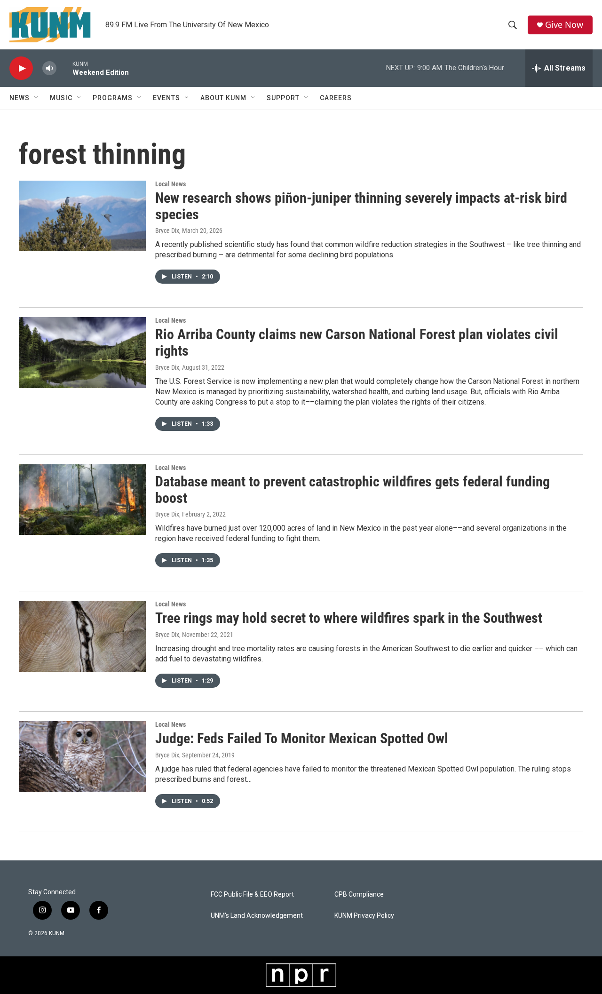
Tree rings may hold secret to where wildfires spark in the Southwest (348, 618)
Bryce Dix (167, 230)
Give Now (564, 25)
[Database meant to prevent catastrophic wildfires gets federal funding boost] (82, 499)
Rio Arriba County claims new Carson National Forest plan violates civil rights (356, 342)
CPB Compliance (359, 894)
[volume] (49, 68)
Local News (170, 184)
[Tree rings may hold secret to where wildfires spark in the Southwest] (82, 636)
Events (166, 98)
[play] (21, 68)
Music (61, 98)
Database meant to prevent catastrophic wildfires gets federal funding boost (352, 489)
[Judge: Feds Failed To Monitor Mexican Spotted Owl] (82, 756)
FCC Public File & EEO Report (252, 894)
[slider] (64, 68)
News (19, 98)
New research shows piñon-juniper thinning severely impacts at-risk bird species (361, 206)
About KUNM (223, 98)
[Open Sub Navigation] (36, 98)
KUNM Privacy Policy (364, 915)
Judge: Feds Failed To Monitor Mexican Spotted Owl (301, 738)
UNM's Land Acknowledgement (257, 915)
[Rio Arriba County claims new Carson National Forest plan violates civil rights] (82, 352)
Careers (336, 98)
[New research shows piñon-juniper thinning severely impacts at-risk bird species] (82, 216)
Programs (113, 98)
